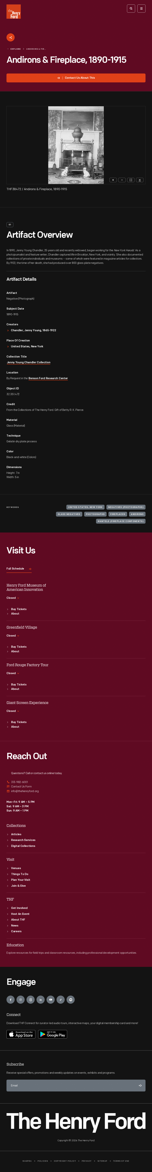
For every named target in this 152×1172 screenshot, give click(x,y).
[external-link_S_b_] (76, 786)
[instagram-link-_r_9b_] (20, 1000)
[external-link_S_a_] (76, 782)
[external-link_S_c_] (76, 791)
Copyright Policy (65, 1161)
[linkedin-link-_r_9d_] (41, 1000)
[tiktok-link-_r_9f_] (61, 1000)
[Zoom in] (113, 180)
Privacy (87, 1161)
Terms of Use (121, 1161)
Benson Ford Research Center (48, 378)
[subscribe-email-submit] (140, 1085)
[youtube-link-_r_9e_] (51, 1000)
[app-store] (20, 1034)
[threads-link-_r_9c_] (31, 1000)
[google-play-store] (52, 1034)
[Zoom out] (122, 180)
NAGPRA (27, 1161)
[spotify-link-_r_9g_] (71, 1000)
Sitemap (102, 1161)
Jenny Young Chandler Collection (28, 362)
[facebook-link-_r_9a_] (10, 1000)
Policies (43, 1161)
